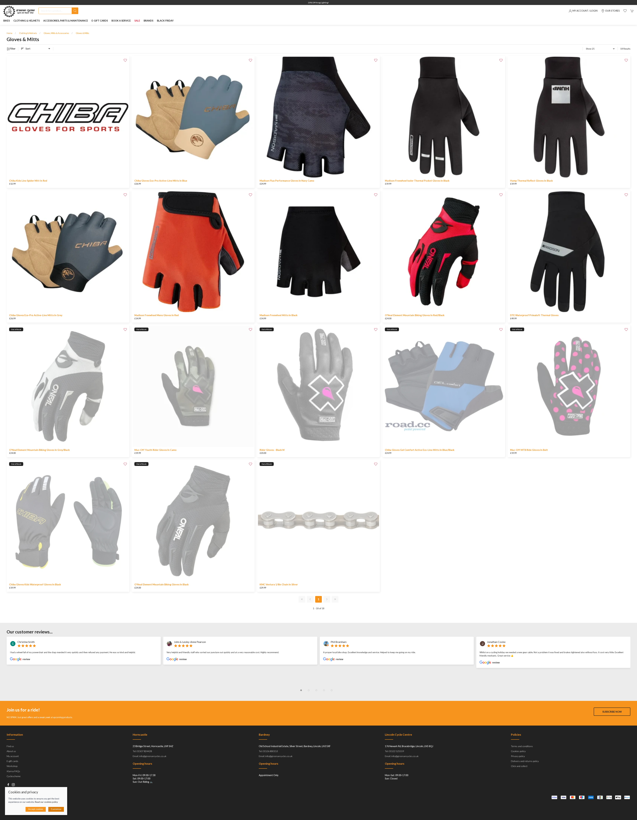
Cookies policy (518, 751)
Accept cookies (35, 809)
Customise (56, 809)
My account (13, 756)
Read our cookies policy (46, 802)
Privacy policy (518, 756)
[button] (625, 10)
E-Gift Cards (100, 20)
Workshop (12, 766)
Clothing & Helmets (28, 33)
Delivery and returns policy (525, 761)
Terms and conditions (522, 746)
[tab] (301, 690)
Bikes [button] (6, 20)
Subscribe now (612, 711)
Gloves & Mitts (82, 33)
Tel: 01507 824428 (142, 751)
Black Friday (165, 20)
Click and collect (519, 766)
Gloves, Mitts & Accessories (56, 33)
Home (9, 33)
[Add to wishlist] (125, 60)
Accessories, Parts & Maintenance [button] (65, 20)
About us (11, 751)
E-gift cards (12, 761)
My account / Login (585, 10)
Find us (10, 746)
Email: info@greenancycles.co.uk (149, 756)
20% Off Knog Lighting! (318, 2)
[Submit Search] (75, 10)
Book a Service (121, 20)
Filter (13, 48)
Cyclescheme (14, 776)
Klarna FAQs (13, 771)
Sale (137, 20)
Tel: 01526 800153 (268, 751)
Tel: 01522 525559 (394, 751)
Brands (148, 20)
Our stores (612, 10)
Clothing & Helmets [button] (26, 20)
